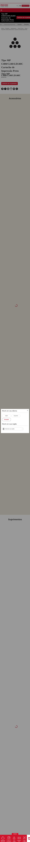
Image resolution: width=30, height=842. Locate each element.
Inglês (6, 415)
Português (6, 419)
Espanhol (16, 415)
